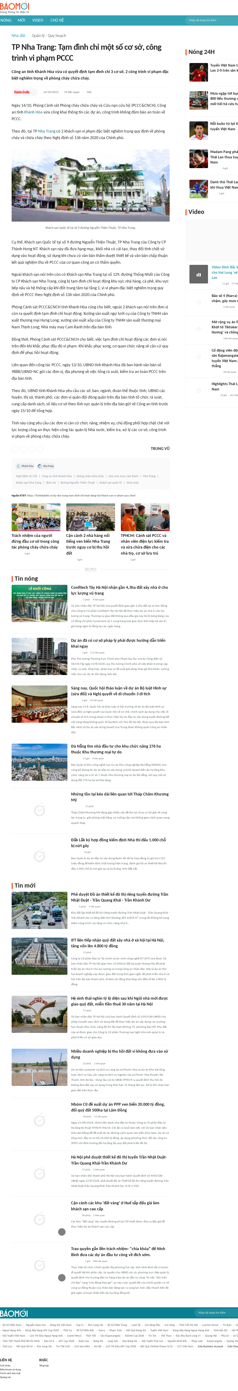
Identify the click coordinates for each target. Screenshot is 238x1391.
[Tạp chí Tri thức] (213, 77)
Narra (102, 1330)
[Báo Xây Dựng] (76, 852)
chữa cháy (132, 482)
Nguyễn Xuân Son (36, 1325)
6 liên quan (229, 307)
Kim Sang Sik (44, 1346)
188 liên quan (100, 1261)
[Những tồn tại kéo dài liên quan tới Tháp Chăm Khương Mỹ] (39, 810)
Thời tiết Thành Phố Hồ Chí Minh (21, 1341)
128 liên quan (230, 338)
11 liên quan (100, 1116)
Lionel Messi (74, 1335)
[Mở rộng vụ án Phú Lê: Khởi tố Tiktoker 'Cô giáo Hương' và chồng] (198, 329)
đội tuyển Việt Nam (14, 1335)
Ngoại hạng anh (12, 1330)
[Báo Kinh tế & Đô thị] (21, 92)
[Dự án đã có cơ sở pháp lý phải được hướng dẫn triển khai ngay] (39, 656)
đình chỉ (51, 482)
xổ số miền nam (12, 1325)
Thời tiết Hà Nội (188, 1325)
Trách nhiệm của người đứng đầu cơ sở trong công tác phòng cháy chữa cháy (35, 542)
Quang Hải (211, 1335)
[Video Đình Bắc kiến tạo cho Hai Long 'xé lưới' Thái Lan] (198, 274)
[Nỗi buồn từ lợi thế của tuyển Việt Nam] (198, 130)
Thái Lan (7, 1346)
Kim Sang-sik (95, 1325)
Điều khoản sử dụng (10, 1369)
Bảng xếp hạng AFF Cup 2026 (42, 1330)
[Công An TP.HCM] (124, 560)
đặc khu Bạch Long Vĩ (188, 1335)
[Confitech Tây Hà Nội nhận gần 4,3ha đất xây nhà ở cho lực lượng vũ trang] (39, 603)
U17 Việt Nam (185, 1346)
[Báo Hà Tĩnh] (17, 554)
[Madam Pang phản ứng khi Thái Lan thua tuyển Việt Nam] (198, 159)
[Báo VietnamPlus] (77, 806)
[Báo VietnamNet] (70, 560)
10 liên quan (71, 92)
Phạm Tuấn (115, 1330)
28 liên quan (229, 372)
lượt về (136, 1325)
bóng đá (98, 1341)
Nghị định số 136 (26, 476)
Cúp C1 (80, 1325)
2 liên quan (94, 906)
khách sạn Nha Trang (28, 482)
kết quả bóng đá (136, 1330)
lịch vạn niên (82, 1346)
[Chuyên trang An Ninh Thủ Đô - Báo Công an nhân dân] (73, 906)
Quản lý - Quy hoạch (49, 36)
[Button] (33, 92)
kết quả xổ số (25, 1346)
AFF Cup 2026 (66, 1341)
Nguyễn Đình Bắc (177, 1341)
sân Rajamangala (110, 1335)
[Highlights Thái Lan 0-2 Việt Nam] (198, 391)
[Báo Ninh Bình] (76, 1261)
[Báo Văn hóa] (75, 700)
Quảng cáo (5, 1377)
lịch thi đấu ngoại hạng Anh (46, 1335)
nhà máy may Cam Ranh (123, 476)
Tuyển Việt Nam (159, 1330)
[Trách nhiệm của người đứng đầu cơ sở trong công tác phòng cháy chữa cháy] (36, 517)
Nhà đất (18, 36)
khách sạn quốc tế (110, 482)
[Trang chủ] (14, 7)
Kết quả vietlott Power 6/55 (156, 1346)
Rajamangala (214, 1341)
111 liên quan (97, 653)
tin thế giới (63, 1346)
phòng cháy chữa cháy (90, 476)
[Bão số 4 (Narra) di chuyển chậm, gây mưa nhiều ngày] (198, 302)
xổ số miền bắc (85, 1330)
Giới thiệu (5, 1365)
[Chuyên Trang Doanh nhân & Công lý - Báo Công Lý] (75, 653)
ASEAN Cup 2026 (134, 1335)
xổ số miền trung (117, 1325)
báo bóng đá (129, 1341)
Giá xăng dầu (152, 1325)
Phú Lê (225, 1335)
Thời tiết (91, 1335)
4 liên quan (98, 600)
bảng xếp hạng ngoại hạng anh (191, 1330)
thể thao (166, 1335)
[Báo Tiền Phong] (75, 1063)
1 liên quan (100, 1063)
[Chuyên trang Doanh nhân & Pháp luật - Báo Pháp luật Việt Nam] (75, 600)
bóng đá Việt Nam (61, 1325)
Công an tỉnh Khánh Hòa (57, 476)
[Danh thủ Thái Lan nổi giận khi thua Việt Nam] (198, 189)
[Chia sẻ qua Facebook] (15, 449)
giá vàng (170, 1325)
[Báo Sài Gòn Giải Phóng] (216, 307)
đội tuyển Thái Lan (152, 1341)
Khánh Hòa (33, 112)
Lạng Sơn (113, 1341)
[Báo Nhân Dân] (75, 1169)
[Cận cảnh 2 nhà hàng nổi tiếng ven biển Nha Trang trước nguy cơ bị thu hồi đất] (90, 517)
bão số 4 (49, 1341)
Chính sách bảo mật (10, 1373)
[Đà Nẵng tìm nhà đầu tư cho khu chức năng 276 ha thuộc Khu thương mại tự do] (39, 762)
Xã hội (97, 1346)
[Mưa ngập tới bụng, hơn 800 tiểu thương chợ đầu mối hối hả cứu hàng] (198, 100)
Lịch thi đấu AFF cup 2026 (121, 1346)
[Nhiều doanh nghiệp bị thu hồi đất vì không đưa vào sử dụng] (39, 1067)
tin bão (227, 1325)
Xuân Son (84, 1341)
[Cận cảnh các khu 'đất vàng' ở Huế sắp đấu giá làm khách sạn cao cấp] (39, 1219)
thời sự (67, 1330)
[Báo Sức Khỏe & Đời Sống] (75, 1215)
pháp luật (197, 1341)
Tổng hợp (44, 1365)
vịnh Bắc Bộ (220, 1330)
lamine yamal (210, 1325)
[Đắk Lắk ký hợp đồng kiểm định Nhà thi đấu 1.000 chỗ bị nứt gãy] (39, 856)
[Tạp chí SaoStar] (215, 135)
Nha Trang (46, 131)
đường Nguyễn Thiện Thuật (77, 482)
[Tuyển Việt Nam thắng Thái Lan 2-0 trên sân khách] (198, 72)
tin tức (152, 1335)
